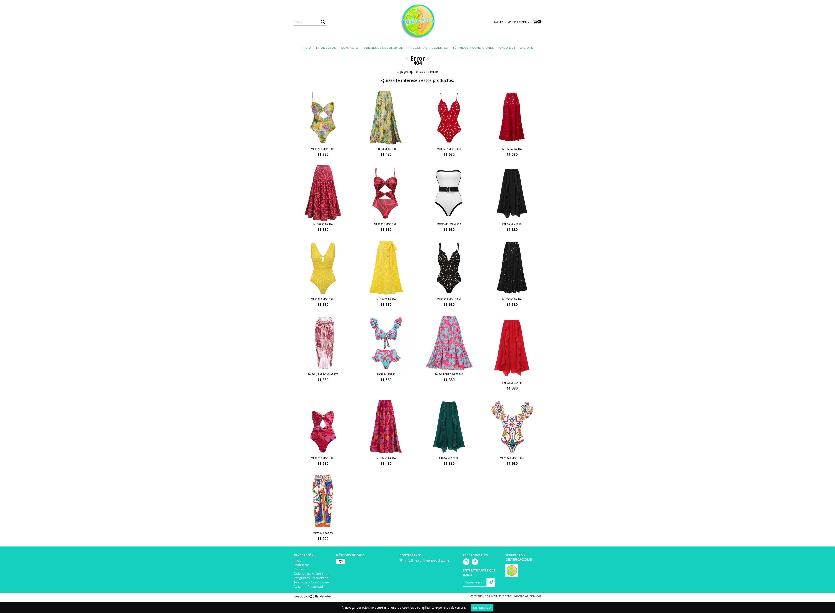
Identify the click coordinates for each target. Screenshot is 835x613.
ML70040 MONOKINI (512, 458)
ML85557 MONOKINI (449, 149)
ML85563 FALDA (512, 299)
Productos (326, 47)
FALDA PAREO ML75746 (449, 374)
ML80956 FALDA (323, 224)
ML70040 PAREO (323, 533)
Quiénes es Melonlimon (383, 47)
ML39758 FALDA (386, 458)
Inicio (306, 47)
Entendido (482, 607)
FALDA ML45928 (512, 383)
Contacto (349, 47)
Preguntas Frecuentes (428, 47)
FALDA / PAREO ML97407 (323, 374)
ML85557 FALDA (512, 149)
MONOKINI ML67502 (449, 224)
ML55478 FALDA (386, 299)
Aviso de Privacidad (516, 47)
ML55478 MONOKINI (323, 299)
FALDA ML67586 (449, 458)
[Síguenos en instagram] (466, 561)
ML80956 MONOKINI (386, 224)
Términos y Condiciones (473, 47)
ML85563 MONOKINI (449, 299)
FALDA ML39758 (386, 149)
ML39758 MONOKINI (323, 149)
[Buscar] (322, 22)
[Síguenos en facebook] (475, 561)
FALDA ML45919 (512, 224)
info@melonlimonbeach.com (427, 561)
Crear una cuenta (501, 22)
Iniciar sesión (521, 22)
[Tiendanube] (313, 597)
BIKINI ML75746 (386, 374)
